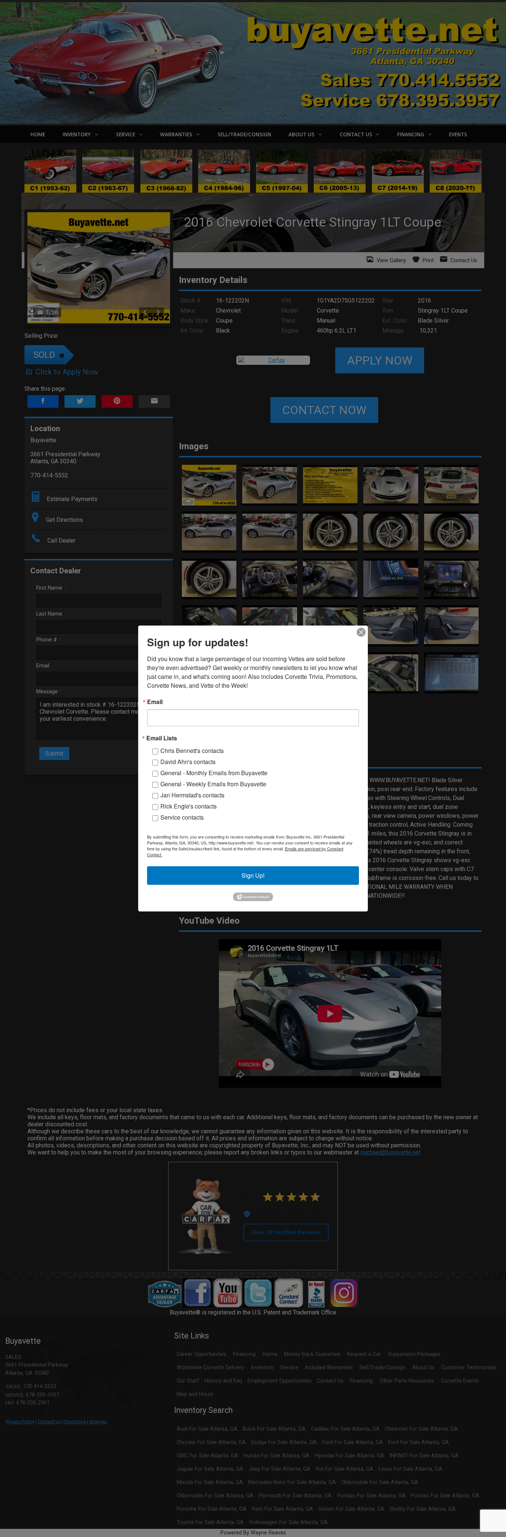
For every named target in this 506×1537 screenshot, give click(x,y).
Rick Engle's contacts (188, 806)
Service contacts (182, 817)
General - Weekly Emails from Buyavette (213, 784)
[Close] (361, 632)
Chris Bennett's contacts (192, 750)
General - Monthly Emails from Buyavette (213, 772)
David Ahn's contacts (188, 761)
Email (155, 702)
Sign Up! (253, 875)
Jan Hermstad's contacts (192, 795)
